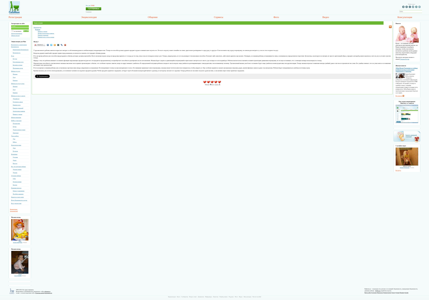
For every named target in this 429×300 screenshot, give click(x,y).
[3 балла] (212, 83)
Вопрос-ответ (193, 296)
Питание (15, 74)
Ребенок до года (15, 71)
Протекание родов (18, 68)
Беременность (16, 52)
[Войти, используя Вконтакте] (403, 7)
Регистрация (15, 17)
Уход (14, 77)
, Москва (20, 275)
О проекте (88, 12)
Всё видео (398, 170)
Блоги (178, 296)
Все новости (399, 96)
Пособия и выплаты (18, 194)
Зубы (14, 178)
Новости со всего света (17, 197)
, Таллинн (407, 167)
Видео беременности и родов (19, 200)
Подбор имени (223, 296)
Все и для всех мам (16, 203)
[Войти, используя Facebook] (406, 7)
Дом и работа (15, 136)
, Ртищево (20, 242)
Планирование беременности (20, 49)
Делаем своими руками (19, 129)
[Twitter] (52, 45)
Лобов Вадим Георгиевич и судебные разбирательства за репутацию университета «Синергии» (407, 69)
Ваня (20, 241)
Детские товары (17, 169)
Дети (14, 148)
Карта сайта (368, 292)
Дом (14, 139)
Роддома (231, 296)
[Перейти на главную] (14, 14)
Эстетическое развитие (19, 111)
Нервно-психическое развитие (46, 33)
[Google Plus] (65, 45)
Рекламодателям (404, 292)
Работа (15, 142)
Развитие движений (18, 108)
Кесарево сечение (17, 65)
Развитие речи (16, 105)
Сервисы (218, 17)
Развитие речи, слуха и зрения (46, 37)
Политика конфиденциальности (43, 293)
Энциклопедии (404, 59)
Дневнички (201, 296)
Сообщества (184, 296)
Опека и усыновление (18, 191)
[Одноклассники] (55, 45)
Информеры (208, 296)
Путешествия (16, 123)
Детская (15, 172)
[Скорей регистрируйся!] (93, 9)
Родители (15, 151)
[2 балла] (208, 83)
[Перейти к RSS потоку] (390, 26)
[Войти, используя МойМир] (419, 7)
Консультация (404, 17)
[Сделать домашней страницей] (406, 142)
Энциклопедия (89, 17)
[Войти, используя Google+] (410, 7)
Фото (276, 17)
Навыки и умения (17, 114)
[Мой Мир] (59, 45)
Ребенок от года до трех (17, 83)
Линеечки (215, 296)
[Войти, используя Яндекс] (416, 7)
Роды (12, 56)
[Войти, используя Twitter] (413, 7)
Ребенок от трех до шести (18, 96)
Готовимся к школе (18, 102)
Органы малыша (17, 181)
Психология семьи (16, 145)
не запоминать (17, 31)
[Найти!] (423, 11)
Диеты (14, 160)
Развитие (15, 80)
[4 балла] (216, 83)
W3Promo (377, 290)
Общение (153, 17)
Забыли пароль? (15, 35)
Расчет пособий (257, 296)
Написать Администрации (384, 292)
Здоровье (15, 157)
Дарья (20, 274)
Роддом (15, 58)
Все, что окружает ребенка (18, 166)
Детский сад (16, 98)
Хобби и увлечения (16, 120)
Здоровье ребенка (16, 175)
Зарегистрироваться (16, 33)
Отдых (14, 126)
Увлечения (15, 133)
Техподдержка (395, 292)
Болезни (15, 185)
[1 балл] (205, 83)
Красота (15, 163)
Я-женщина (14, 154)
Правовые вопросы (16, 188)
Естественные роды (18, 62)
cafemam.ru (47, 291)
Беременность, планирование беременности (19, 45)
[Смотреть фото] (19, 240)
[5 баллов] (219, 83)
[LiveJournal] (62, 45)
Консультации (247, 296)
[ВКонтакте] (48, 45)
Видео (325, 17)
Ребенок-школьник (16, 117)
